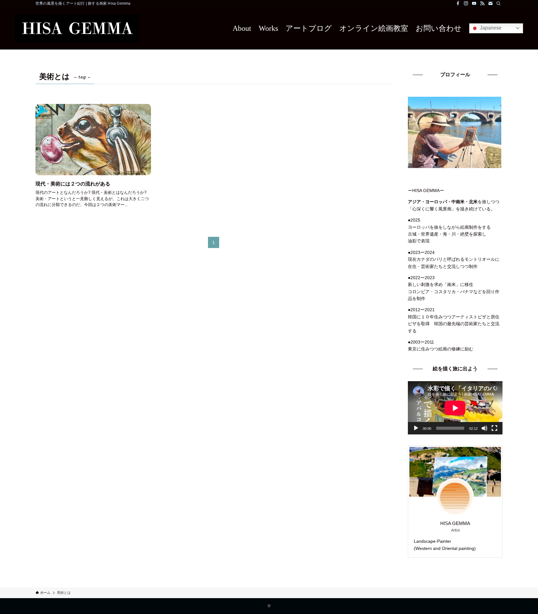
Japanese (490, 27)
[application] (455, 407)
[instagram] (466, 3)
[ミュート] (484, 428)
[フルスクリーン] (494, 428)
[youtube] (474, 3)
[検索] (498, 3)
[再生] (416, 428)
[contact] (490, 3)
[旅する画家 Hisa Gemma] (77, 28)
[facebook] (458, 3)
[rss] (482, 3)
